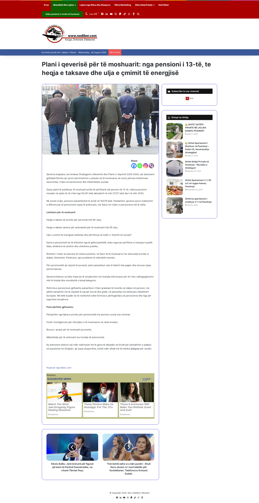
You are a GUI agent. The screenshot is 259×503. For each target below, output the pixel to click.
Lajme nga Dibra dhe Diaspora (95, 5)
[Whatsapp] (139, 165)
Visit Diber (163, 5)
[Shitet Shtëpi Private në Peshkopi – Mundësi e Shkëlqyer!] (174, 168)
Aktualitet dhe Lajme (63, 5)
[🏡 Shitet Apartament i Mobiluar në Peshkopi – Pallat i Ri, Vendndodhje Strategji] (174, 150)
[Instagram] (145, 165)
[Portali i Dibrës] (69, 34)
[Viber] (151, 165)
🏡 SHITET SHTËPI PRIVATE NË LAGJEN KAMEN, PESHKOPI (195, 127)
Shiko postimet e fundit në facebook (62, 14)
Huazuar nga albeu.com (58, 367)
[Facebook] (134, 165)
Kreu (46, 5)
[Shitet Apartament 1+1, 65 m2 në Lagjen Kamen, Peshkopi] (174, 187)
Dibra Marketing (123, 5)
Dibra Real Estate (143, 5)
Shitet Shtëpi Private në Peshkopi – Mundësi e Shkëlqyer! (197, 164)
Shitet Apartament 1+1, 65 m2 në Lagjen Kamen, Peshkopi (198, 183)
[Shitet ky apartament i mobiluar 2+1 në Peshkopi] (174, 205)
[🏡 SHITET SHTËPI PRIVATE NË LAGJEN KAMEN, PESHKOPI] (174, 131)
